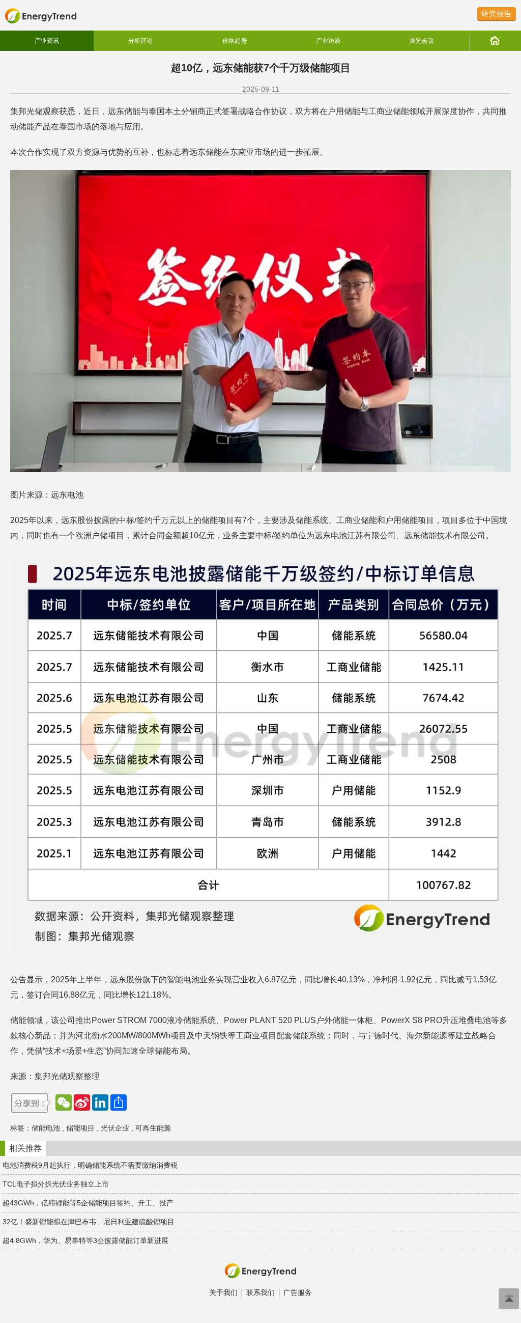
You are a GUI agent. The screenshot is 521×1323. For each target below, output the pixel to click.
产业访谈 (328, 40)
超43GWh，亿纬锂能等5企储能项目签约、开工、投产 (88, 1203)
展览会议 (422, 40)
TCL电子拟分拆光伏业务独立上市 (56, 1184)
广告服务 (297, 1292)
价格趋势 (234, 40)
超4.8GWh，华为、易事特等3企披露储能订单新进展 (85, 1240)
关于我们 (223, 1292)
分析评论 (140, 40)
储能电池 (46, 1128)
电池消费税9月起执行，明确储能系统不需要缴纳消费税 (90, 1165)
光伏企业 (115, 1128)
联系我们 (260, 1292)
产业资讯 (47, 40)
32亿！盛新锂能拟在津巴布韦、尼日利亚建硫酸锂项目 (89, 1222)
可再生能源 (153, 1128)
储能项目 (80, 1128)
